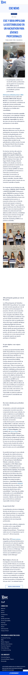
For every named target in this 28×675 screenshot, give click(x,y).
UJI (7, 429)
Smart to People (14, 431)
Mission (3, 612)
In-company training (6, 650)
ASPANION (20, 483)
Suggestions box (14, 668)
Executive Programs (6, 646)
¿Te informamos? (14, 673)
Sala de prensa (4, 628)
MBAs (2, 640)
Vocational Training (5, 638)
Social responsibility (5, 620)
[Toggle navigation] (25, 2)
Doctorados (3, 661)
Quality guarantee (5, 618)
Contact (10, 668)
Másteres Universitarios (6, 644)
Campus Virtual (4, 630)
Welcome (3, 608)
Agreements (4, 624)
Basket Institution (16, 539)
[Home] (3, 2)
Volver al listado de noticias (14, 586)
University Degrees (5, 657)
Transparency (4, 614)
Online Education (5, 648)
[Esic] (7, 596)
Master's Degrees (5, 642)
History (2, 610)
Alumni (2, 626)
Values (2, 616)
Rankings (3, 622)
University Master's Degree (7, 659)
